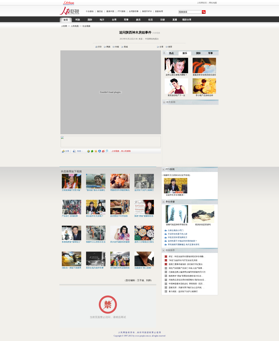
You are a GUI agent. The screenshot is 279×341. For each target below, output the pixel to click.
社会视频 (86, 26)
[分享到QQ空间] (88, 151)
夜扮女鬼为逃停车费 (94, 268)
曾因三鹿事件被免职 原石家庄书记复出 (186, 264)
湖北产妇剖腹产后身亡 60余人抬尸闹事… (186, 268)
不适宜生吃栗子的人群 (177, 234)
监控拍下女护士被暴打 (144, 190)
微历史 (100, 11)
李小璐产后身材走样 (204, 95)
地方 (102, 19)
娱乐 (138, 19)
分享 (161, 47)
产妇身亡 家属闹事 (70, 216)
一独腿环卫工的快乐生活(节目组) (176, 175)
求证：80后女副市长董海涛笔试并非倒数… (187, 256)
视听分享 (186, 19)
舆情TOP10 (147, 11)
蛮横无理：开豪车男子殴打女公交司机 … (187, 287)
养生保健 (170, 201)
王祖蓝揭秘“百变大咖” (71, 190)
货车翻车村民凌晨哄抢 (120, 268)
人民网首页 (202, 3)
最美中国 (110, 11)
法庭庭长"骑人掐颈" (143, 268)
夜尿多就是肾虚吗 (203, 224)
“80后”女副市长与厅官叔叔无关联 (183, 260)
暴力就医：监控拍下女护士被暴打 (183, 291)
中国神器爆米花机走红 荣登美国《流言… (187, 284)
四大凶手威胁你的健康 (120, 242)
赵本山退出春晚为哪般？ (176, 75)
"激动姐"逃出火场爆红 (95, 190)
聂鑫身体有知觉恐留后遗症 (204, 75)
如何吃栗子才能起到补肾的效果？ (182, 241)
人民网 (64, 26)
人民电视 (75, 26)
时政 (78, 19)
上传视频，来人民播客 (121, 151)
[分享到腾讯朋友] (92, 151)
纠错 (117, 47)
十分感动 (89, 11)
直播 (174, 19)
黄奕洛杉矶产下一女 (176, 95)
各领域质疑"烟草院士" (71, 242)
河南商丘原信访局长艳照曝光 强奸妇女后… (187, 280)
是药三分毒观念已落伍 (144, 242)
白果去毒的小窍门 (175, 230)
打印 (100, 47)
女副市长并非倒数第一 (175, 195)
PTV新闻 (121, 11)
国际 (90, 19)
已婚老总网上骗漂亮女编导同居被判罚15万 (187, 272)
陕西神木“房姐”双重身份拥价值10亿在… (186, 276)
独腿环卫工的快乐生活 (95, 242)
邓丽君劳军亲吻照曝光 (120, 190)
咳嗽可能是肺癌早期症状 (176, 224)
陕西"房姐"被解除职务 (144, 216)
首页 (65, 20)
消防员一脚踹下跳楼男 (71, 268)
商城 (126, 47)
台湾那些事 (134, 11)
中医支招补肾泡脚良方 (177, 237)
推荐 (170, 47)
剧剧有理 (159, 11)
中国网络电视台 (152, 39)
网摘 (108, 47)
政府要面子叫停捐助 (119, 216)
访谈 (162, 19)
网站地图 (213, 3)
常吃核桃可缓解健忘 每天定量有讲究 (183, 244)
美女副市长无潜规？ (94, 216)
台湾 (114, 19)
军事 (126, 19)
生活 (150, 19)
